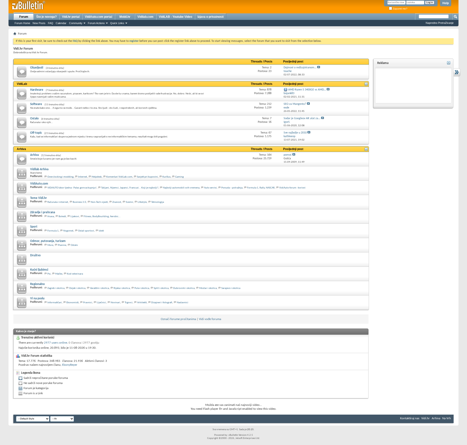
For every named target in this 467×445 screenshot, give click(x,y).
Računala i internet (57, 202)
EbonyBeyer (69, 364)
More (50, 245)
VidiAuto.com (39, 183)
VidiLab (22, 84)
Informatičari (54, 302)
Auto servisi (210, 188)
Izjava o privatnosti (211, 16)
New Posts (39, 23)
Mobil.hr (124, 16)
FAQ (50, 23)
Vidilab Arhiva (39, 169)
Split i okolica (161, 288)
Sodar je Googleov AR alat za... (302, 118)
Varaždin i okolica (99, 288)
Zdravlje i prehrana (42, 212)
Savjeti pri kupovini (147, 177)
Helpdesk (97, 177)
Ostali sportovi (86, 231)
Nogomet (68, 231)
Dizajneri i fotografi (161, 302)
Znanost (116, 202)
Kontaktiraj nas (409, 418)
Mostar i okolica (208, 288)
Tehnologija (157, 202)
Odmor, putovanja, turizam (48, 241)
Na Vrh (446, 418)
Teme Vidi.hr (38, 198)
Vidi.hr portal (71, 16)
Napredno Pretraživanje (440, 22)
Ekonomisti (72, 302)
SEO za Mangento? (295, 104)
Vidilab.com (145, 16)
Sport (33, 226)
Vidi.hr (425, 418)
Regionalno (37, 284)
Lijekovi (75, 216)
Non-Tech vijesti (99, 202)
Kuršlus (166, 177)
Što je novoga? (46, 16)
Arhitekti (142, 302)
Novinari (115, 302)
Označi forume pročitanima (178, 319)
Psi (49, 274)
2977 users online (55, 342)
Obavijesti (36, 67)
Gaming (179, 177)
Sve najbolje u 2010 (295, 132)
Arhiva (21, 149)
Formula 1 (53, 231)
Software (36, 104)
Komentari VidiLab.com (119, 177)
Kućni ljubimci (39, 269)
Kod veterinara (75, 274)
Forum (23, 16)
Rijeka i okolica (122, 288)
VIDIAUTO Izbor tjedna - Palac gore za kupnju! (72, 188)
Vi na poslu (37, 298)
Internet (82, 177)
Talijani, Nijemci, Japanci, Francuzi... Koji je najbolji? (129, 188)
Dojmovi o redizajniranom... (300, 67)
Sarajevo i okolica (230, 288)
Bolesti (62, 216)
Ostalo (34, 118)
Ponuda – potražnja (231, 188)
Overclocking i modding (60, 177)
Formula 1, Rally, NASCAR (261, 188)
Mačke (58, 274)
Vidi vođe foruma (210, 319)
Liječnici (101, 302)
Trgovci (129, 302)
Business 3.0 (79, 202)
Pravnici (87, 302)
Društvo (35, 255)
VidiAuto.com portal (98, 16)
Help (445, 3)
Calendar (61, 23)
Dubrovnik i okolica (184, 288)
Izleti (101, 231)
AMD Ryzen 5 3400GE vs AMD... (307, 89)
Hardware (36, 89)
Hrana (50, 216)
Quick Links (117, 23)
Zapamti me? (399, 8)
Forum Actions (96, 23)
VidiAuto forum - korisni (292, 188)
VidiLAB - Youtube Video (175, 16)
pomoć (288, 154)
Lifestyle (142, 202)
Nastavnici (182, 302)
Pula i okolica (142, 288)
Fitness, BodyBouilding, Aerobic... (102, 216)
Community (75, 23)
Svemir (129, 202)
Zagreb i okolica (55, 288)
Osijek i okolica (77, 288)
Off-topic (36, 132)
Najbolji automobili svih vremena (181, 188)
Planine (62, 245)
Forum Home (22, 23)
